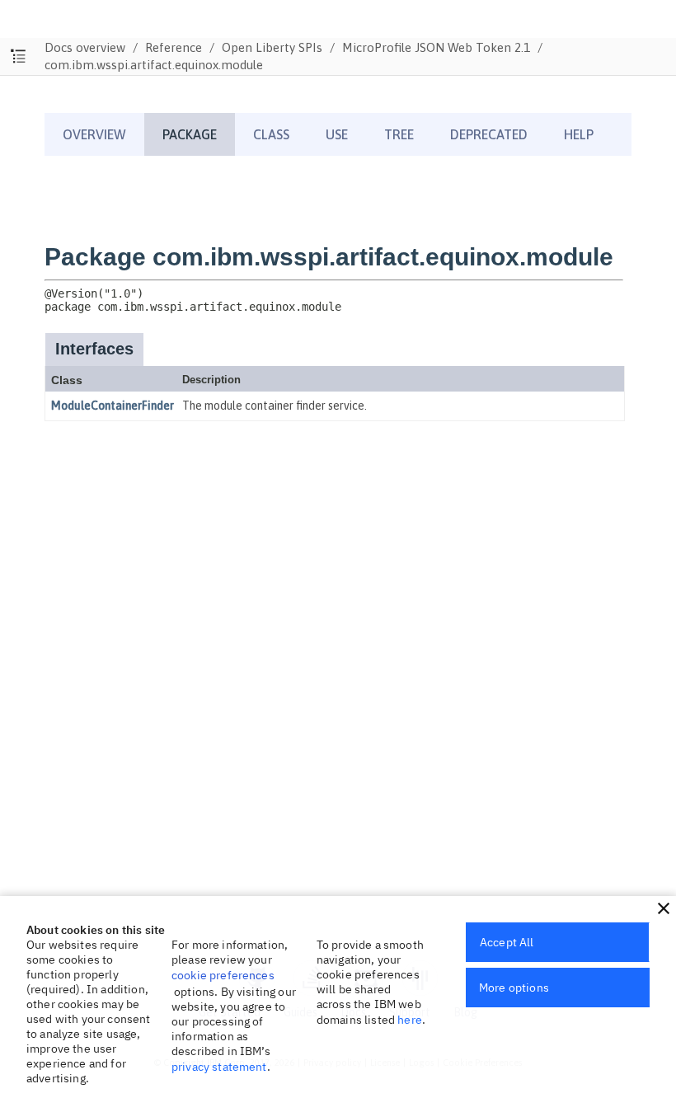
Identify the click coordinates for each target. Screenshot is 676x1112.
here (409, 1019)
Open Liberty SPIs (272, 47)
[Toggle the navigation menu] (18, 56)
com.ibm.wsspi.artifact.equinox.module (154, 65)
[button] (663, 908)
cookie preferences (223, 975)
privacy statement (219, 1066)
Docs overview (85, 47)
